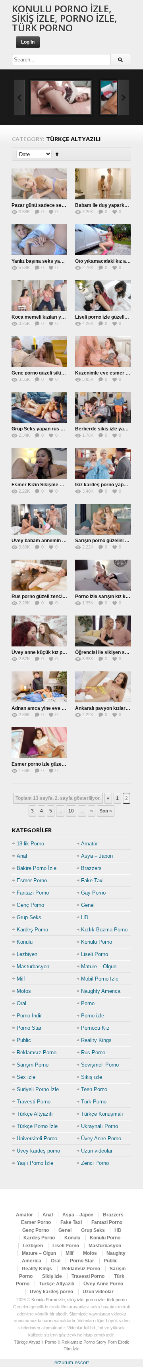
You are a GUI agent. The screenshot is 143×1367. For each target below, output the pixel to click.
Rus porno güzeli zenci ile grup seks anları (59, 596)
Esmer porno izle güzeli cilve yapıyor (53, 764)
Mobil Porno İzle (99, 979)
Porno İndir (29, 1016)
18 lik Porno (30, 844)
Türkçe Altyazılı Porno (35, 1342)
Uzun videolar (96, 1151)
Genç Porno (30, 905)
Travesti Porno (33, 1102)
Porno (88, 1003)
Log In (28, 42)
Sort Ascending (57, 154)
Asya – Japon (97, 856)
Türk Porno (93, 1102)
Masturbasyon (33, 966)
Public (24, 1040)
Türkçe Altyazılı (35, 1114)
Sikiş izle (91, 1077)
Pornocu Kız (95, 1028)
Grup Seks (29, 917)
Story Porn (106, 1342)
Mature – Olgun (98, 966)
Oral (21, 1003)
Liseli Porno (94, 954)
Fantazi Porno (33, 893)
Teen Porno (94, 1089)
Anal (22, 856)
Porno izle (92, 1016)
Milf (21, 979)
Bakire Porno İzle (36, 868)
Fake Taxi (92, 880)
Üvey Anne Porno (101, 1138)
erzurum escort (71, 1362)
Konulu (25, 942)
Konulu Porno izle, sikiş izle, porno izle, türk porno (64, 18)
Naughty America (100, 991)
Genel (88, 905)
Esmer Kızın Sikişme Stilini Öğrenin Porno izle (63, 485)
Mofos (24, 991)
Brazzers (91, 868)
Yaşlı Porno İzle (35, 1163)
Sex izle (26, 1077)
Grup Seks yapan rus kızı (40, 429)
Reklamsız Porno (36, 1052)
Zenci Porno (95, 1163)
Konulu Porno (96, 942)
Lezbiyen (27, 954)
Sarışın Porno (32, 1065)
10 (71, 811)
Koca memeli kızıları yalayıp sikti (48, 317)
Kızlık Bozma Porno (104, 930)
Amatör (89, 844)
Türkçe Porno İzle (37, 1126)
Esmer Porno (32, 880)
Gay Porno (93, 893)
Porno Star (29, 1028)
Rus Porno (93, 1052)
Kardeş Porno (32, 930)
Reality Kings (96, 1040)
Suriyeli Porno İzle (38, 1089)
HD (84, 917)
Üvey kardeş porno (38, 1151)
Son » (105, 811)
